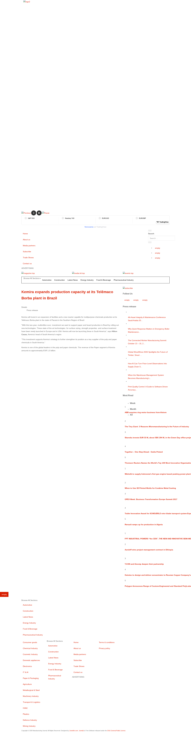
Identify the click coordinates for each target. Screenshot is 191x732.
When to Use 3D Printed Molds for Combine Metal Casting (150, 488)
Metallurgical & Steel (31, 690)
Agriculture (27, 684)
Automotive (46, 280)
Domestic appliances (31, 660)
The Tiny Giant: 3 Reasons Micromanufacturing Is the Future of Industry (157, 427)
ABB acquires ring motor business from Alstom (145, 412)
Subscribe (27, 251)
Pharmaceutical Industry (124, 280)
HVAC (25, 708)
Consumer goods (30, 642)
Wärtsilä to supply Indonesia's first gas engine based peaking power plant (158, 474)
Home (25, 234)
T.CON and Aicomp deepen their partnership (144, 564)
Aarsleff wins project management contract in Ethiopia (149, 550)
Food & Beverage (103, 280)
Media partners (29, 246)
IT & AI (25, 672)
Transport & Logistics (31, 702)
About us (26, 240)
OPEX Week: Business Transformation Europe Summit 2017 (151, 499)
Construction (59, 280)
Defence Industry (30, 720)
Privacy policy (104, 648)
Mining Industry (29, 726)
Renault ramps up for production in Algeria (144, 524)
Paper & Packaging (31, 678)
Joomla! (81, 730)
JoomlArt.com (73, 730)
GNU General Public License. (116, 730)
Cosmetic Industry (30, 654)
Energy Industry (87, 280)
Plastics (26, 714)
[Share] (150, 242)
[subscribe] (128, 288)
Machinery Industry (31, 696)
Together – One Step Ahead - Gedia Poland (144, 452)
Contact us (27, 263)
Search (151, 234)
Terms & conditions (106, 642)
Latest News (73, 280)
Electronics (27, 666)
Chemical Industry (30, 648)
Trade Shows (28, 257)
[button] (26, 213)
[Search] (150, 231)
